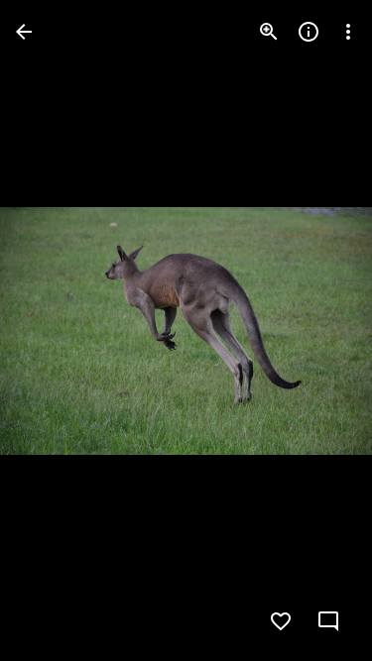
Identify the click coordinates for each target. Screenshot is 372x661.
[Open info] (308, 32)
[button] (55, 331)
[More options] (348, 32)
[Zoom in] (269, 32)
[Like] (281, 621)
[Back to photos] (24, 31)
